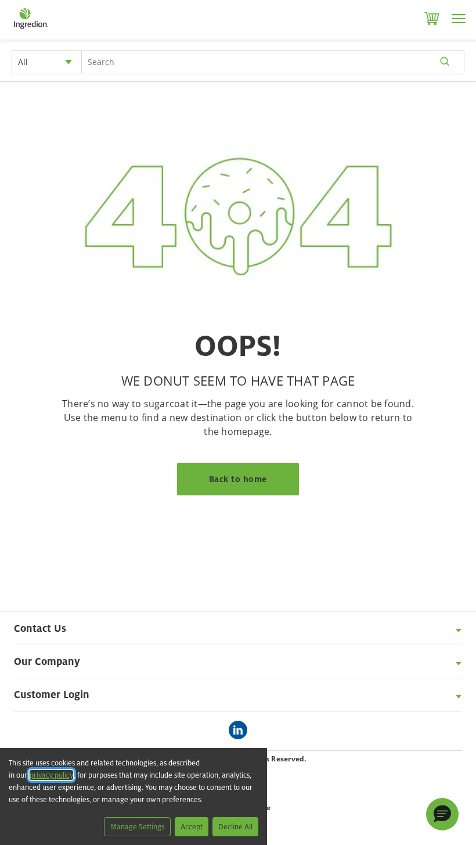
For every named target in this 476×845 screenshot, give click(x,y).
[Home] (30, 29)
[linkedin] (241, 731)
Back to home (238, 478)
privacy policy (51, 775)
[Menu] (458, 18)
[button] (442, 814)
